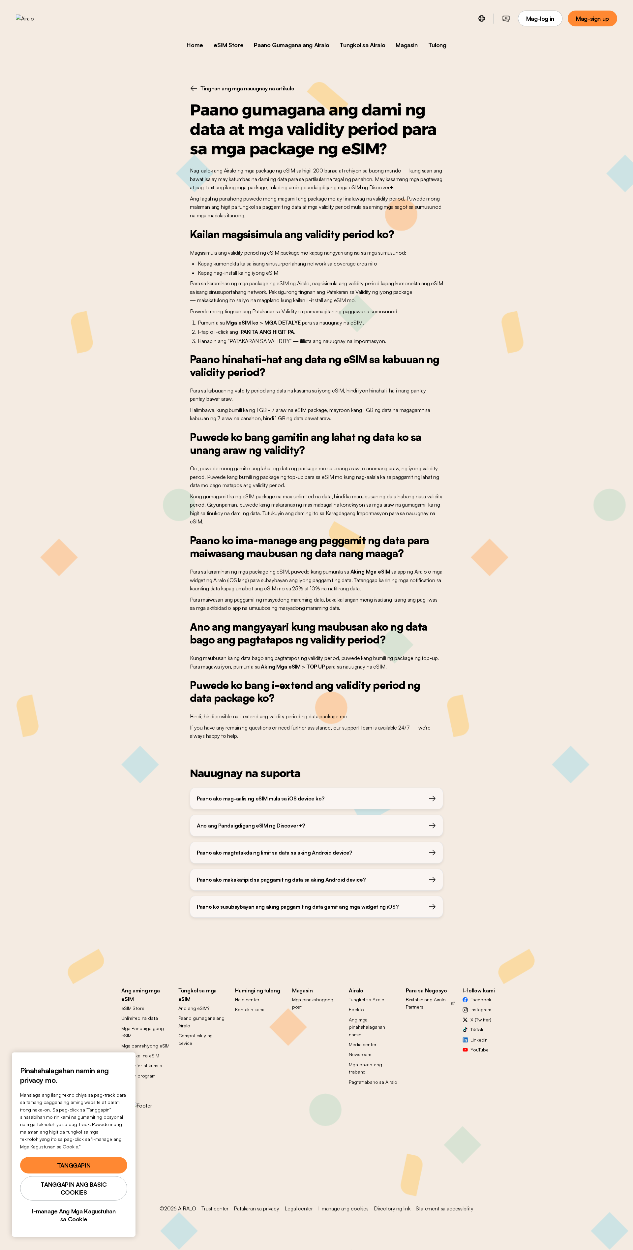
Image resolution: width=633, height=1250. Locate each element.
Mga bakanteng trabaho (365, 1068)
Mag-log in (540, 18)
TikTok (476, 1029)
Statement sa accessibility (444, 1208)
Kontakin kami (249, 1009)
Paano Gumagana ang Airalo (291, 44)
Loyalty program (138, 1075)
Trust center (214, 1208)
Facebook (480, 999)
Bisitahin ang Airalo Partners (426, 1003)
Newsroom (360, 1054)
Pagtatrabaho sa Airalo (373, 1082)
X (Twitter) (480, 1019)
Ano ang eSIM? (193, 1008)
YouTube (479, 1049)
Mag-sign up (592, 18)
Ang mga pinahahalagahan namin (367, 1027)
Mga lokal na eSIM (140, 1055)
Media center (362, 1044)
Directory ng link (392, 1208)
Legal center (299, 1208)
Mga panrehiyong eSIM (145, 1045)
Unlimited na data (139, 1018)
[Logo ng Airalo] (35, 18)
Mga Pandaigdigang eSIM (142, 1031)
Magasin (406, 44)
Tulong (437, 44)
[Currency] (506, 18)
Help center (247, 999)
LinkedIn (479, 1040)
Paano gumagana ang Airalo (201, 1021)
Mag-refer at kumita (141, 1065)
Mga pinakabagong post (312, 1003)
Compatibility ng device (195, 1039)
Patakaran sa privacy (256, 1208)
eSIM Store (228, 44)
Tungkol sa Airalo (362, 44)
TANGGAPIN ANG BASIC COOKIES (73, 1188)
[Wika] (482, 18)
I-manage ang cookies (343, 1208)
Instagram (480, 1009)
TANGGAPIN (74, 1165)
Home (195, 44)
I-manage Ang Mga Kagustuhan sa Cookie (73, 1215)
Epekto (356, 1009)
